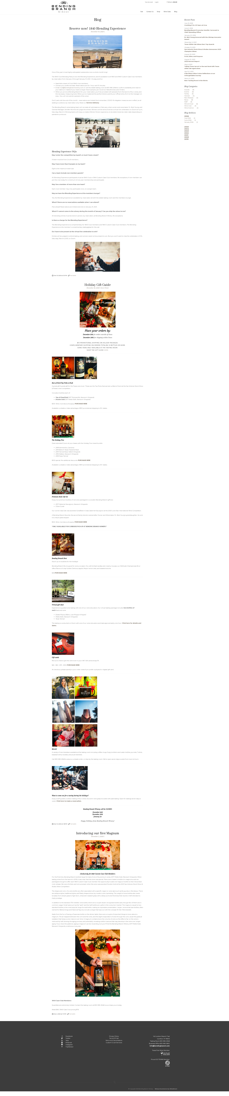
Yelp (67, 1040)
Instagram (69, 1044)
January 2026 (191, 122)
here (106, 350)
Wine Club (190, 106)
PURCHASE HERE (81, 404)
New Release (191, 98)
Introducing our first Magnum (97, 833)
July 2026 (189, 118)
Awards (189, 90)
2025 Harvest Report (191, 61)
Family (189, 94)
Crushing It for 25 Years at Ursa (195, 25)
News (188, 100)
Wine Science (191, 108)
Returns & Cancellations (114, 1040)
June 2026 (190, 120)
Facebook (69, 1036)
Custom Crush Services (114, 1042)
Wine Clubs (167, 11)
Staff (188, 102)
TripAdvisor (69, 1047)
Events (189, 92)
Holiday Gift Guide (98, 285)
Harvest (189, 96)
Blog (175, 11)
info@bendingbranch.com (160, 1046)
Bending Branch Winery (63, 7)
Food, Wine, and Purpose (193, 56)
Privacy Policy (114, 1036)
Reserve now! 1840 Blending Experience (97, 28)
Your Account (149, 2)
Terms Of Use (114, 1038)
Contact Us (149, 11)
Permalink (73, 275)
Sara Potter (105, 288)
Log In (156, 2)
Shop (158, 11)
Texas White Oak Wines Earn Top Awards (199, 44)
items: (172, 2)
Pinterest (69, 1042)
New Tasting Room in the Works (196, 80)
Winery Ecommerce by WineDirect (166, 1089)
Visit (141, 11)
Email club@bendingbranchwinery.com (69, 88)
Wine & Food (191, 104)
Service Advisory (92, 103)
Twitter (68, 1038)
